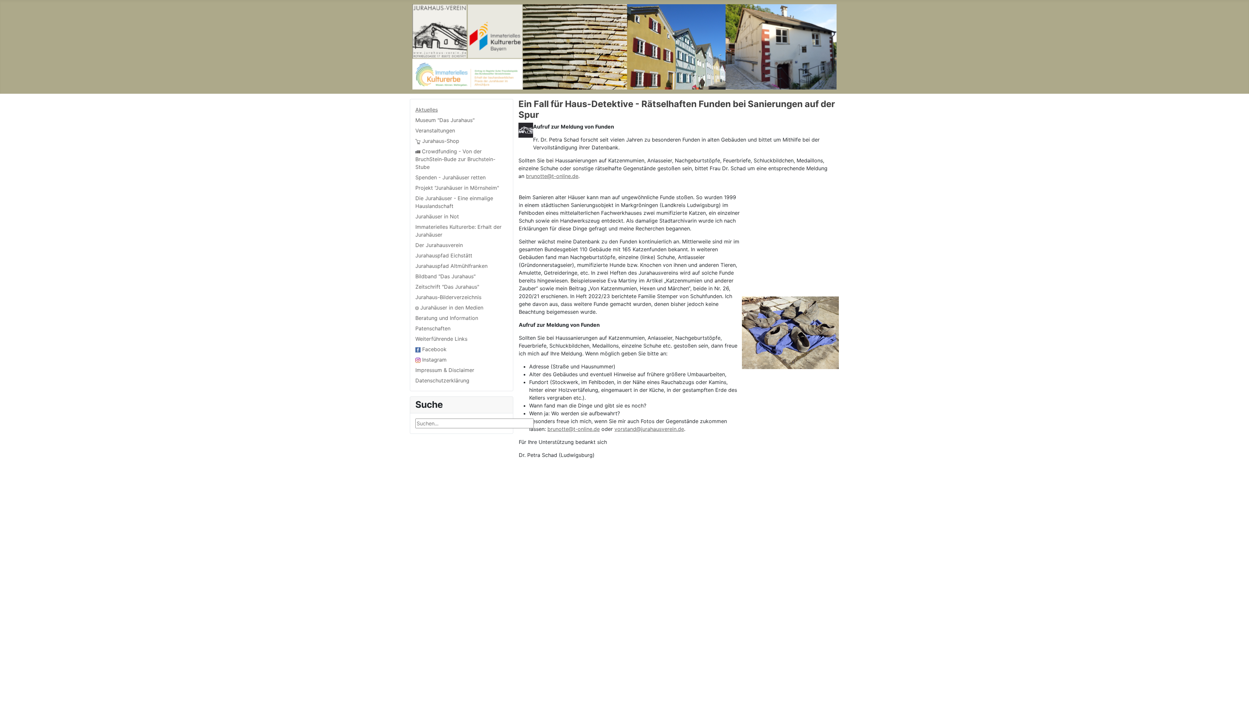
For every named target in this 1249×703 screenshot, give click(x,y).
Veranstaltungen (435, 130)
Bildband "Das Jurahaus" (445, 276)
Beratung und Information (446, 318)
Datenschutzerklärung (442, 380)
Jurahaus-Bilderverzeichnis (448, 297)
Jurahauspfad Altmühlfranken (451, 266)
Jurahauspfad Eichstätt (443, 255)
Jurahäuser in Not (437, 216)
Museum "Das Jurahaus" (445, 120)
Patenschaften (432, 328)
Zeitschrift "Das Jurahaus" (447, 286)
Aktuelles (426, 109)
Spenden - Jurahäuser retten (450, 177)
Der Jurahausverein (439, 245)
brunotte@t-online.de (552, 176)
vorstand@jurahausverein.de (649, 429)
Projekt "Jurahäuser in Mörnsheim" (457, 188)
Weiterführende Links (441, 339)
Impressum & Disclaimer (444, 370)
